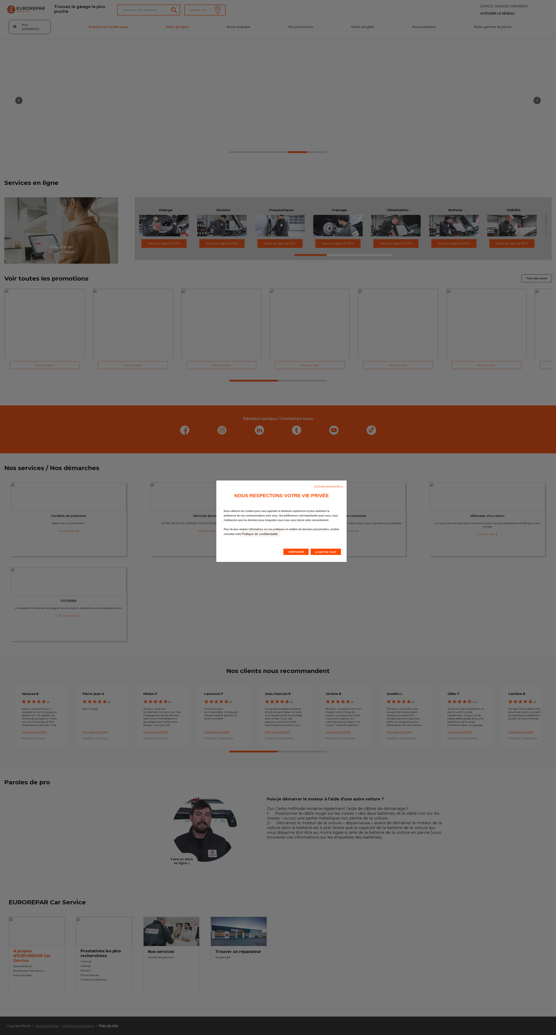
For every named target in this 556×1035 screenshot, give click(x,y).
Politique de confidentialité (260, 534)
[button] (328, 485)
